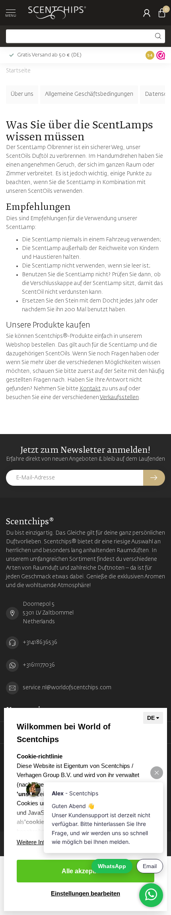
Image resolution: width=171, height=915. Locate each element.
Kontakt (90, 389)
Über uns (22, 94)
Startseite (18, 71)
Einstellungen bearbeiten (85, 893)
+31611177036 (39, 665)
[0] (162, 13)
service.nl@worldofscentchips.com (67, 687)
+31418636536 (40, 642)
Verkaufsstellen (119, 397)
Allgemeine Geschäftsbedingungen (89, 94)
